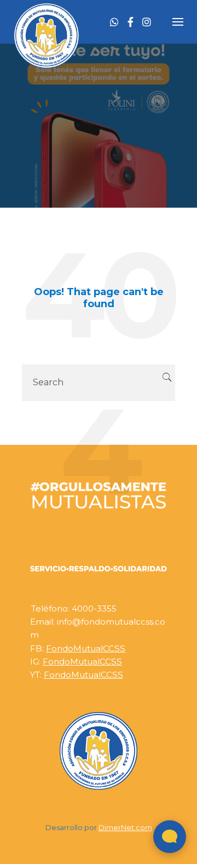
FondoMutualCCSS (85, 648)
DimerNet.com (125, 828)
